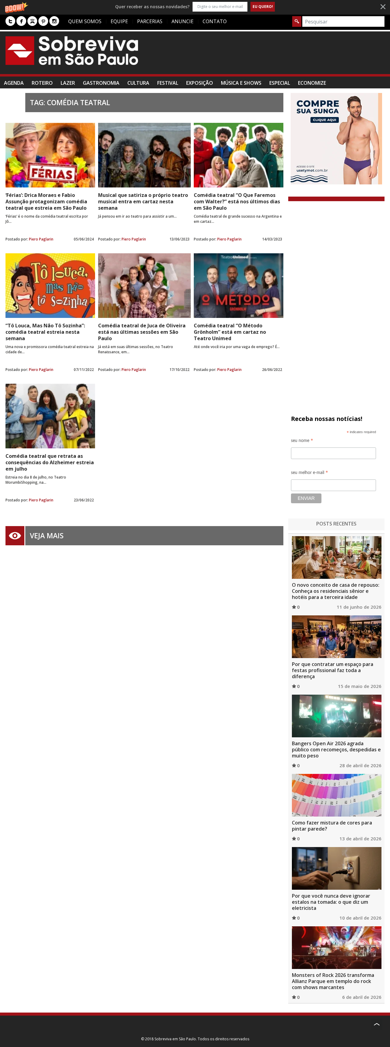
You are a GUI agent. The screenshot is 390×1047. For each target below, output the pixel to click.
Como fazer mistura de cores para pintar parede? (332, 825)
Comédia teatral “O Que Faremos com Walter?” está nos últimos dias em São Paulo (237, 201)
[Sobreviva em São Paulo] (71, 50)
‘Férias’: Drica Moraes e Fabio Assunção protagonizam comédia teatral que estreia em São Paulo (46, 201)
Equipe (119, 21)
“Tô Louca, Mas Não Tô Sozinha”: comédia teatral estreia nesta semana (45, 332)
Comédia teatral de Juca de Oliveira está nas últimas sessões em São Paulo (142, 332)
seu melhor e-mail (309, 473)
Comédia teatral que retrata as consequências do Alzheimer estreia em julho (49, 462)
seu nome (302, 441)
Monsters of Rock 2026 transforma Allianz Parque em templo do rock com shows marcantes (333, 981)
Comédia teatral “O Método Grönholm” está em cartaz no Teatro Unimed (230, 332)
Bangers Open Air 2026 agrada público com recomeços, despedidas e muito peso (336, 749)
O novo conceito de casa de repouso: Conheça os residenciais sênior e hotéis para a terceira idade (335, 591)
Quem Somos (84, 21)
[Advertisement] (274, 55)
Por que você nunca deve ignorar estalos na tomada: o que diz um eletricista (331, 901)
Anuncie (182, 21)
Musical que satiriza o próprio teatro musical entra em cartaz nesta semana (143, 201)
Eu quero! (263, 6)
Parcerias (149, 21)
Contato (215, 21)
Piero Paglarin (41, 239)
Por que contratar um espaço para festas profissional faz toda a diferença (332, 670)
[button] (195, 6)
